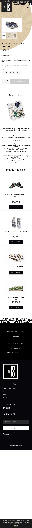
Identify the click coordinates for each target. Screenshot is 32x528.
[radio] (3, 72)
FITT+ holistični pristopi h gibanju (16, 353)
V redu (16, 525)
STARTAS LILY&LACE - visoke (16, 232)
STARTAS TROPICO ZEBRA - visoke (16, 196)
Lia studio (16, 336)
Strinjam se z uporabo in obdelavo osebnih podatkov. (15, 433)
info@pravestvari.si (17, 384)
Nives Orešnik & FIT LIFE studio (16, 331)
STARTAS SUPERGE (11, 56)
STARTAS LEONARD (16, 266)
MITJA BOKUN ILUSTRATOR (16, 344)
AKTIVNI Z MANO (16, 348)
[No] (30, 523)
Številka (3, 69)
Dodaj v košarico (19, 81)
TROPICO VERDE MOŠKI (16, 297)
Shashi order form (8, 398)
